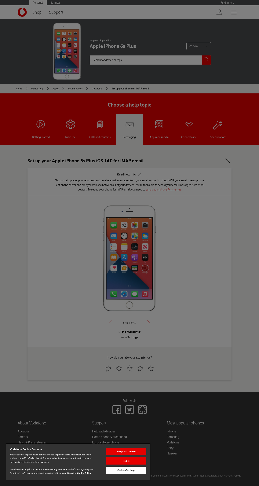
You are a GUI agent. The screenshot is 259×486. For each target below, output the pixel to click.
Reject (126, 460)
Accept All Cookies (126, 451)
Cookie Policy (84, 473)
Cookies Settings (126, 470)
